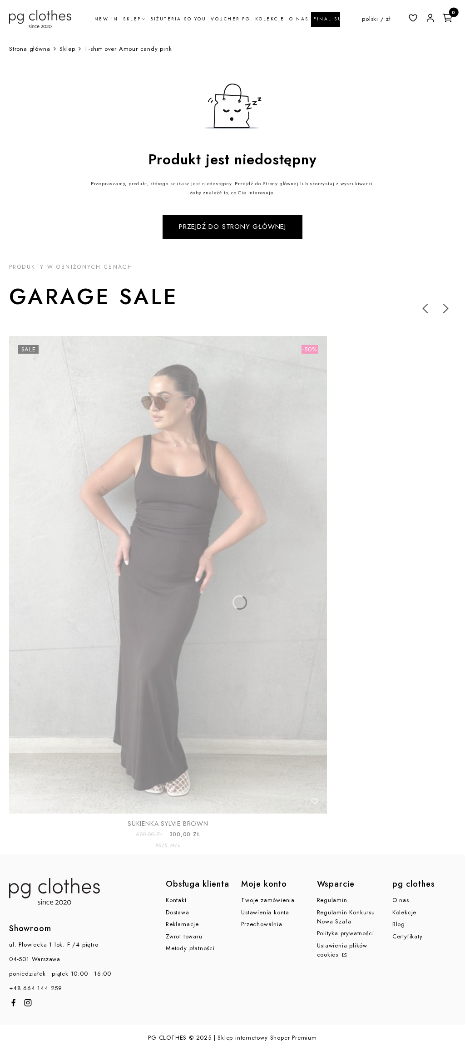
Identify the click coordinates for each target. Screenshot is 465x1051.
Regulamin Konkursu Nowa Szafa (346, 917)
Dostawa (177, 912)
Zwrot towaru (184, 936)
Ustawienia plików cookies (342, 950)
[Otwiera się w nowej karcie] (13, 1002)
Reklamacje (182, 924)
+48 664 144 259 (35, 988)
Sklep (67, 48)
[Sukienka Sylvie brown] (168, 575)
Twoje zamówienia (268, 900)
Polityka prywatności (345, 933)
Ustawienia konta (265, 912)
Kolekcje (404, 912)
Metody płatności (190, 948)
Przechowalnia (261, 924)
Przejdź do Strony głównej (232, 227)
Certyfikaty (407, 936)
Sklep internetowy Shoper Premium (267, 1037)
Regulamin (332, 900)
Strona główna (29, 48)
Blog (398, 924)
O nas (400, 900)
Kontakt (176, 900)
